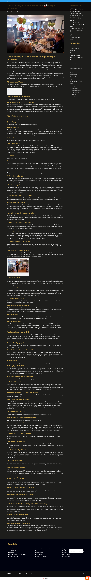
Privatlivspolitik (66, 556)
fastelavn (72, 53)
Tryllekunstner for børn (52, 9)
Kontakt (62, 9)
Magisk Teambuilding (68, 554)
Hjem (12, 9)
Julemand (72, 59)
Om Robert (35, 9)
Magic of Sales (39, 552)
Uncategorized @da (75, 86)
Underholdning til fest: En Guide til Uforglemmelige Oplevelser (76, 30)
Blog (75, 9)
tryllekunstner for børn (76, 81)
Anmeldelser (69, 9)
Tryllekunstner (74, 79)
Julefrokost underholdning (77, 57)
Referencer (43, 9)
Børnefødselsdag (74, 48)
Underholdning (18, 9)
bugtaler (72, 50)
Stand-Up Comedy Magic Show (43, 549)
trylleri (71, 83)
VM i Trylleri (73, 96)
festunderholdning (11, 11)
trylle (71, 72)
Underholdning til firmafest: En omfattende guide (77, 24)
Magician (37, 550)
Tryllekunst (27, 9)
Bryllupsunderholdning (41, 556)
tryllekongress (73, 74)
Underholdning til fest (20, 11)
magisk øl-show (74, 66)
